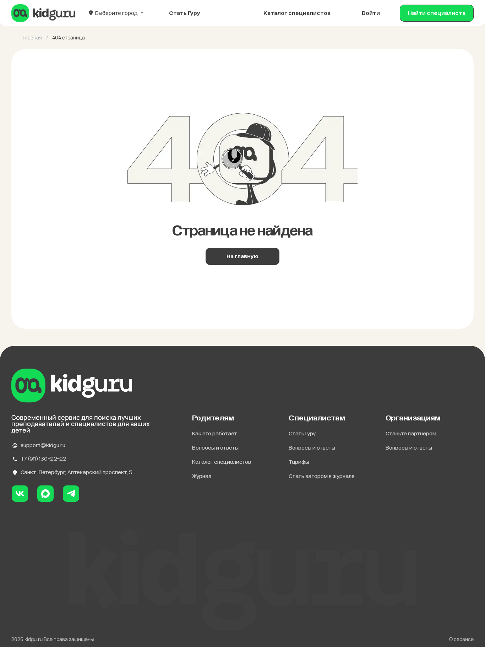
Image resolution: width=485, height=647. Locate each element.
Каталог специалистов (297, 13)
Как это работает (214, 433)
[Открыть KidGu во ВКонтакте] (19, 493)
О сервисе (461, 639)
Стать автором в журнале (322, 476)
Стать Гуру (302, 433)
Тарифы (299, 462)
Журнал (201, 476)
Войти (371, 13)
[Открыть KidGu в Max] (45, 493)
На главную (242, 256)
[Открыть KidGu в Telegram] (71, 493)
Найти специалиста (436, 13)
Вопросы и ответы (215, 448)
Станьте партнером (411, 433)
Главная (32, 37)
